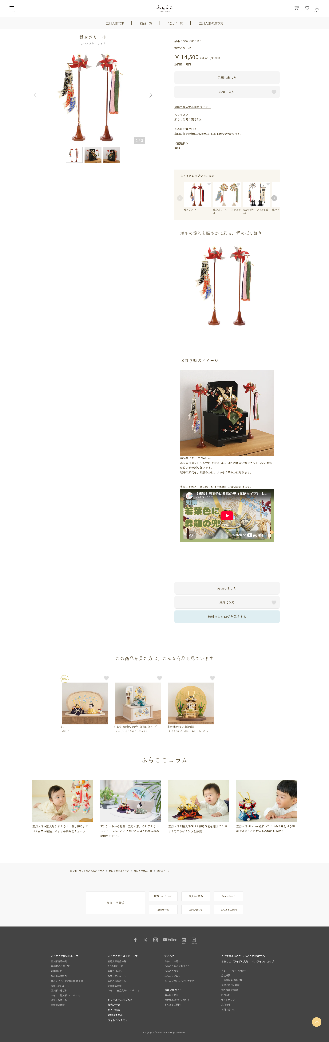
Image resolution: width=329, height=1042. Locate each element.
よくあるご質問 (229, 909)
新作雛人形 (56, 971)
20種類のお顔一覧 (60, 966)
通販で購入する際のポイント (192, 107)
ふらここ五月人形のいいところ (124, 990)
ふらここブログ (172, 975)
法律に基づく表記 (230, 985)
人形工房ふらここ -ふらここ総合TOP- (243, 956)
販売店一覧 (163, 909)
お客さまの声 (115, 1015)
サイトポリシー (229, 999)
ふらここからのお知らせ (233, 970)
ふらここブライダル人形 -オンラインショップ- (248, 961)
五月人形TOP (115, 23)
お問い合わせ (196, 909)
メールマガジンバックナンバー (180, 980)
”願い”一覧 (175, 23)
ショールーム (229, 896)
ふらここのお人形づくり (177, 966)
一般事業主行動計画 (231, 980)
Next (149, 95)
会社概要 (225, 975)
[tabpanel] (62, 807)
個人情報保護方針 (230, 989)
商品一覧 (146, 23)
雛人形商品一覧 (59, 961)
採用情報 (225, 1004)
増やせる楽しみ (59, 1000)
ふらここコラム (172, 971)
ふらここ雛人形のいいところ (66, 995)
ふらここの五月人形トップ (122, 956)
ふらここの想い (172, 961)
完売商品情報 (58, 1005)
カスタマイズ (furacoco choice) (67, 980)
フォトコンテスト (118, 1020)
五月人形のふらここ (119, 871)
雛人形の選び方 (59, 990)
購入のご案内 (196, 896)
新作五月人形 (114, 971)
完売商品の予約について (177, 999)
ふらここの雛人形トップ (64, 956)
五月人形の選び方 (211, 23)
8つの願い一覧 (115, 966)
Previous (36, 95)
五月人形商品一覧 (143, 871)
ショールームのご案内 (120, 999)
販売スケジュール (163, 896)
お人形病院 (114, 1010)
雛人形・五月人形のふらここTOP (87, 871)
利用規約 (225, 994)
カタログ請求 (115, 902)
